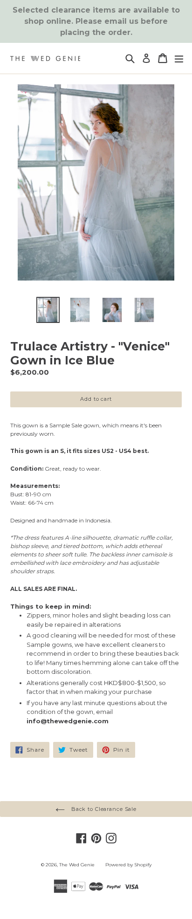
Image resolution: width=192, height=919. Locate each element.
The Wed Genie (77, 865)
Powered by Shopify (128, 865)
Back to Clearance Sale (103, 809)
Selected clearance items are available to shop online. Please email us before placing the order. (96, 21)
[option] (48, 310)
